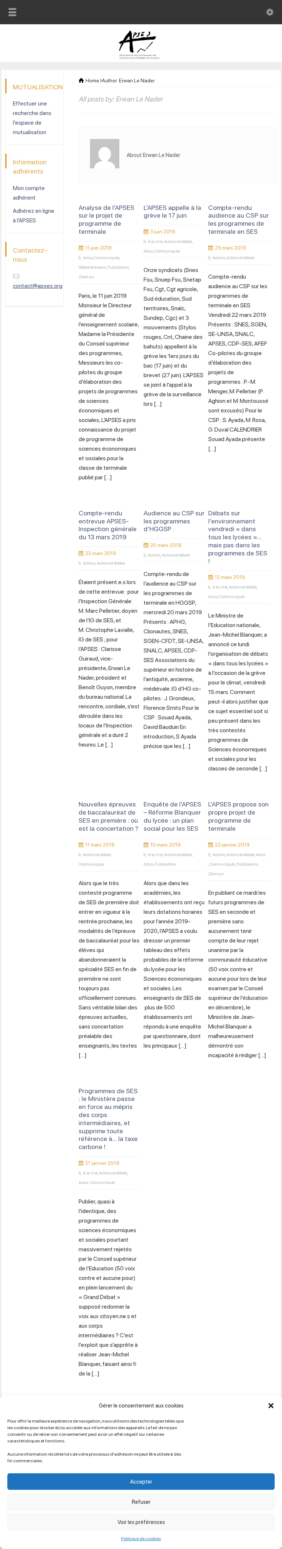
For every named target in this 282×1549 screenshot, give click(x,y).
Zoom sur (86, 277)
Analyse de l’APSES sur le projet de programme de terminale (106, 219)
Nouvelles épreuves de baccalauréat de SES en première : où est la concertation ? (108, 816)
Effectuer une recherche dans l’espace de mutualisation (32, 118)
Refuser (141, 1502)
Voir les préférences (141, 1522)
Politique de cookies (141, 1538)
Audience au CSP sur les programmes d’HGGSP (174, 521)
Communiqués (106, 257)
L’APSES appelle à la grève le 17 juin (172, 211)
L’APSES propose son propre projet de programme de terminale (238, 816)
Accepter (141, 1481)
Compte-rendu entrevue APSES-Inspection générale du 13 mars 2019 (108, 525)
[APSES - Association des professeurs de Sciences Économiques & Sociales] (141, 57)
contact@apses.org (37, 285)
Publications (118, 267)
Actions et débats (178, 241)
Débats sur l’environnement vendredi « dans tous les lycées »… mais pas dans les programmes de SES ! (237, 537)
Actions (219, 257)
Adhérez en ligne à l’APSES (33, 215)
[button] (271, 1405)
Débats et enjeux (92, 267)
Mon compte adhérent (29, 193)
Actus (88, 257)
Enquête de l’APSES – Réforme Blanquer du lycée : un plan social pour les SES (172, 816)
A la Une (155, 241)
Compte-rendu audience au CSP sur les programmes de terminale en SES (238, 219)
